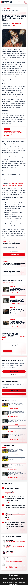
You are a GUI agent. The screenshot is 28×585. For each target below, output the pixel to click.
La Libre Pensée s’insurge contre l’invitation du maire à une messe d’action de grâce (13, 490)
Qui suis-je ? (5, 582)
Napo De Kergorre (16, 23)
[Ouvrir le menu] (25, 2)
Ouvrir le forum (14, 371)
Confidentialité (21, 582)
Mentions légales (13, 582)
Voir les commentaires (14, 251)
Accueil (3, 8)
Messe (10, 584)
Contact (17, 584)
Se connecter (7, 350)
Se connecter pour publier (14, 254)
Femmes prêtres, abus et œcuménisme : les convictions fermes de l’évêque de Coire (15, 507)
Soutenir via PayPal (14, 390)
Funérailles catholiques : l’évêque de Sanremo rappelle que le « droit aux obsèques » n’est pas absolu (14, 498)
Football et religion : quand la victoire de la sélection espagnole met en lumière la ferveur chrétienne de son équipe (15, 525)
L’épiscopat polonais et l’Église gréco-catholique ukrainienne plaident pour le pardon (15, 515)
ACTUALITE (8, 8)
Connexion (13, 374)
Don (13, 584)
